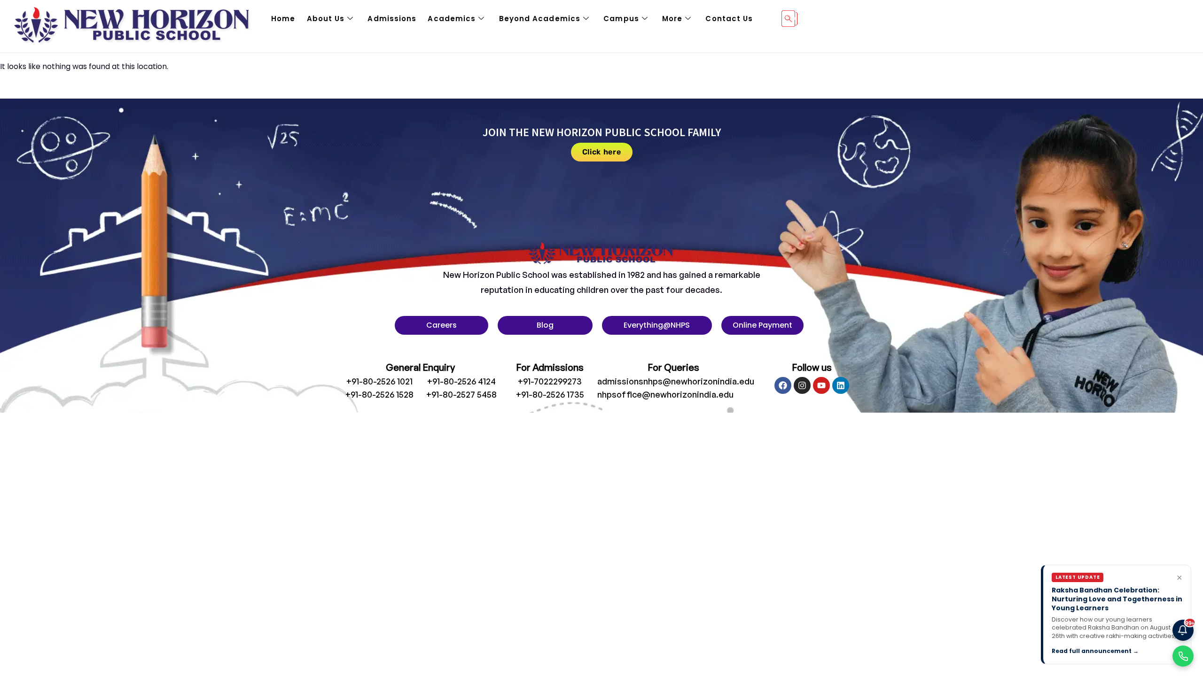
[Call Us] (1183, 656)
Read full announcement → (1095, 651)
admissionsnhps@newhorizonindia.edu (675, 381)
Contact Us (729, 18)
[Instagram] (802, 385)
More (672, 18)
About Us (326, 18)
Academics (452, 18)
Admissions (391, 18)
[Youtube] (821, 385)
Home (283, 18)
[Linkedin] (840, 385)
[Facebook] (782, 385)
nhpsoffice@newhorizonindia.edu (665, 394)
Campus (621, 18)
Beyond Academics (540, 18)
